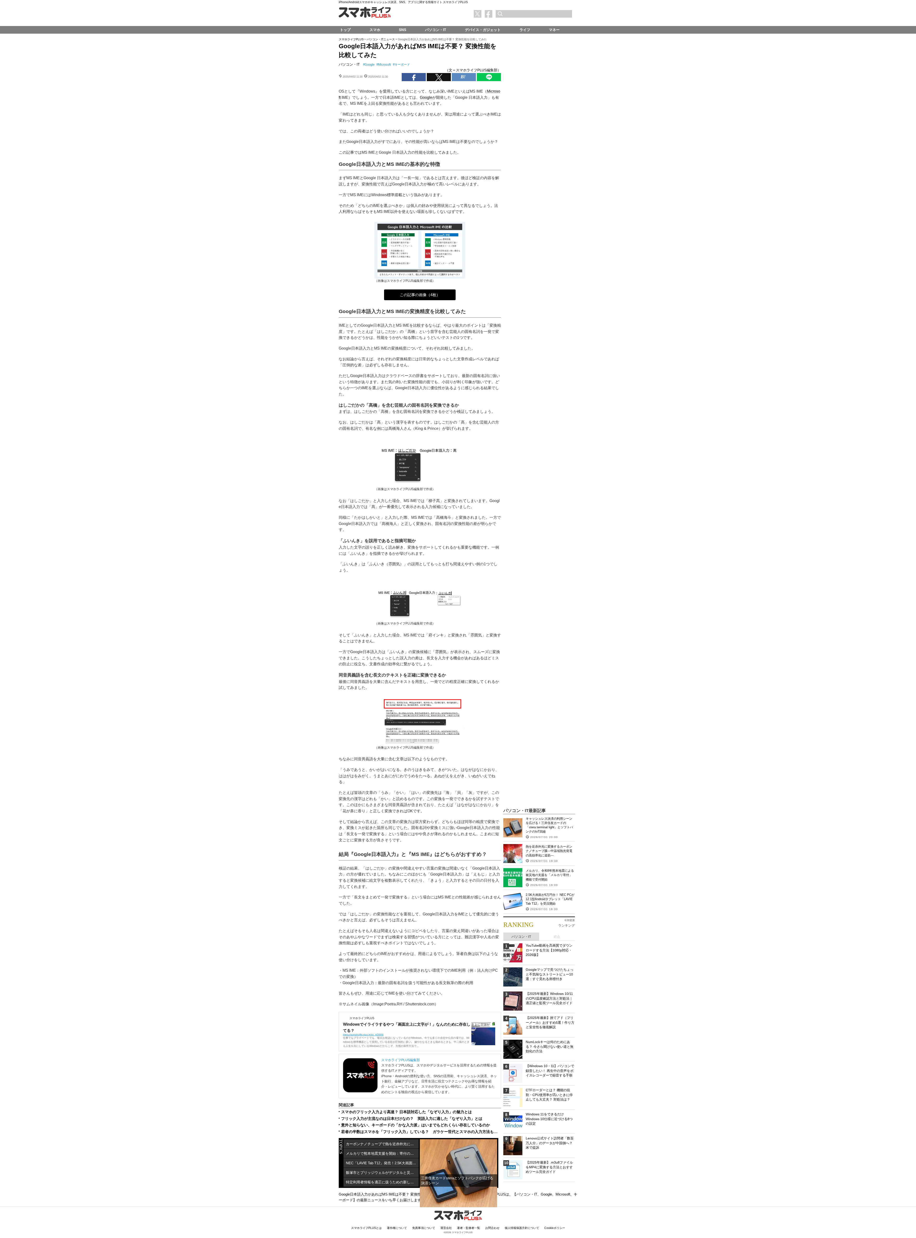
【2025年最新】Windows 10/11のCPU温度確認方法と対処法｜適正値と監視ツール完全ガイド (549, 998)
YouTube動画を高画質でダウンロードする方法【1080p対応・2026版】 (549, 950)
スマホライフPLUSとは (366, 1228)
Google (370, 64)
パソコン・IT (349, 64)
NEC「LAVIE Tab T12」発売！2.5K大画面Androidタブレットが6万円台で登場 (382, 1163)
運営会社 (446, 1228)
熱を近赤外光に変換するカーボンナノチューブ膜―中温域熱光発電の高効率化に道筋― (549, 851)
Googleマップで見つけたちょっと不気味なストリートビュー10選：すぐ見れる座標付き (549, 974)
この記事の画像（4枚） (420, 295)
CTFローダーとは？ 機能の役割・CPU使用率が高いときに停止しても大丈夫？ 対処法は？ (549, 1094)
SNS (402, 30)
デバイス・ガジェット (483, 30)
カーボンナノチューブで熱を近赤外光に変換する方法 (382, 1144)
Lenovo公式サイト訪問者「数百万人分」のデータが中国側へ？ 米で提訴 (550, 1142)
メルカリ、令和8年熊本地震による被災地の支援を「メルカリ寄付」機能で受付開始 (550, 875)
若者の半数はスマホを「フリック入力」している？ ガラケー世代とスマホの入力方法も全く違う (425, 1132)
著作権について (397, 1228)
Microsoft (384, 64)
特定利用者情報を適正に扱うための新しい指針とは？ (382, 1182)
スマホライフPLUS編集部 (400, 1060)
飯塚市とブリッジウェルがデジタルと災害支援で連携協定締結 (382, 1172)
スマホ (375, 30)
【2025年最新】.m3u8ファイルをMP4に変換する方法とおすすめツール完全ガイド (549, 1167)
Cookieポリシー (554, 1228)
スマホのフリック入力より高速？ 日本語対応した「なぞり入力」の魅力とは (406, 1112)
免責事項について (423, 1228)
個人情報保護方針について (522, 1228)
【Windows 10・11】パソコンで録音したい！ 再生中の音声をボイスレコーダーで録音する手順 (550, 1070)
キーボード (402, 64)
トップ (345, 30)
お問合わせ (492, 1228)
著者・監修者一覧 (468, 1228)
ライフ (525, 30)
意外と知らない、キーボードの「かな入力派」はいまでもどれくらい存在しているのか (415, 1125)
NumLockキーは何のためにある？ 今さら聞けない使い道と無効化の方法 (549, 1046)
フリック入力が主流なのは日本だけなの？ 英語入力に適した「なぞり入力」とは (411, 1119)
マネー (554, 30)
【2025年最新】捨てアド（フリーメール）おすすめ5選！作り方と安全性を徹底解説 (550, 1022)
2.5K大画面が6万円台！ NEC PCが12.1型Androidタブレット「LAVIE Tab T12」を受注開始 (550, 899)
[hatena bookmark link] (464, 77)
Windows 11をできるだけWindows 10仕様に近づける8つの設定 (549, 1118)
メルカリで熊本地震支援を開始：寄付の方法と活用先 (382, 1153)
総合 (557, 937)
